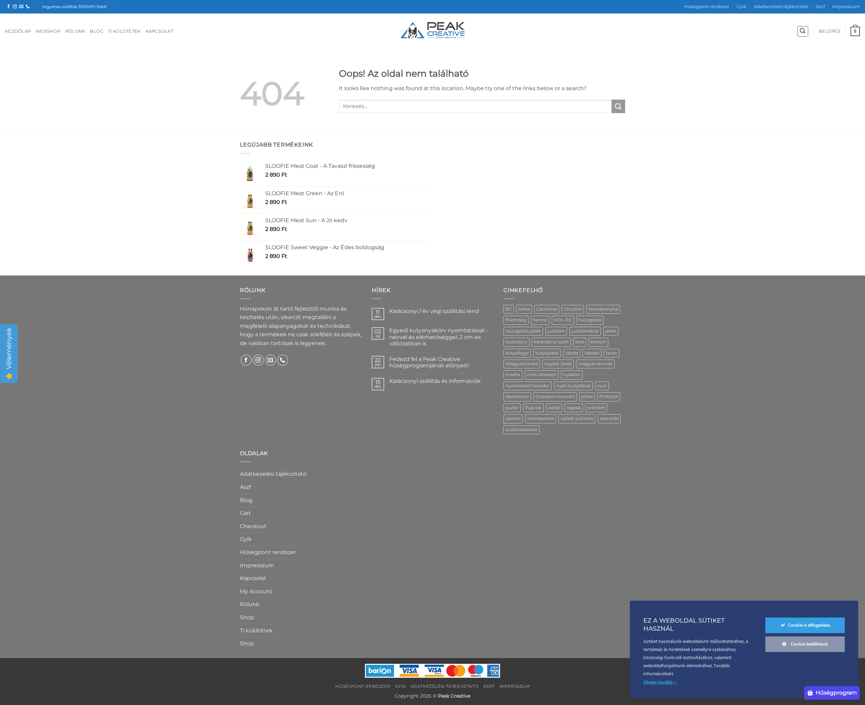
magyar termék (595, 363)
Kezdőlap (18, 31)
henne (540, 319)
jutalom (556, 331)
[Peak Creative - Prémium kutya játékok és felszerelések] (432, 31)
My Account (256, 591)
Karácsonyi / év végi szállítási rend (434, 311)
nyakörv (571, 374)
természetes (540, 418)
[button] (802, 31)
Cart (245, 513)
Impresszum (846, 6)
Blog (96, 31)
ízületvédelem (521, 429)
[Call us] (28, 6)
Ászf (820, 6)
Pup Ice (533, 407)
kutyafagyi (517, 353)
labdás (592, 353)
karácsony (516, 341)
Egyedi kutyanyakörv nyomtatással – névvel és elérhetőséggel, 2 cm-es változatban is (438, 336)
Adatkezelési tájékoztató (781, 6)
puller (512, 407)
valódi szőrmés (577, 418)
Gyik (741, 6)
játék (610, 331)
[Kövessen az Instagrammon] (15, 6)
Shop (247, 617)
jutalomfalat (585, 331)
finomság (515, 319)
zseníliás (609, 418)
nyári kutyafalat (573, 385)
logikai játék (558, 363)
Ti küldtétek (124, 31)
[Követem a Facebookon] (8, 6)
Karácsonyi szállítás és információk (435, 381)
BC (508, 309)
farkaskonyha (603, 309)
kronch (598, 341)
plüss (587, 396)
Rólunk (75, 31)
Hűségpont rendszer (706, 6)
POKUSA (608, 396)
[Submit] (618, 106)
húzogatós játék (523, 331)
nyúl (602, 385)
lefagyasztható (521, 363)
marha (512, 374)
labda (571, 353)
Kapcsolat (159, 31)
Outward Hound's (555, 396)
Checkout (253, 526)
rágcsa (574, 407)
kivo (579, 341)
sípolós (513, 418)
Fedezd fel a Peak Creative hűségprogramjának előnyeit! (429, 362)
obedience (517, 396)
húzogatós (589, 319)
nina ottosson (542, 374)
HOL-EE (563, 319)
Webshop (47, 31)
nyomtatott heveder (527, 385)
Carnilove (546, 309)
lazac (611, 353)
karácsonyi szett (551, 341)
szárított (596, 407)
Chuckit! (573, 309)
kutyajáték (547, 353)
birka (524, 309)
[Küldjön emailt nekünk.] (21, 6)
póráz (554, 407)
